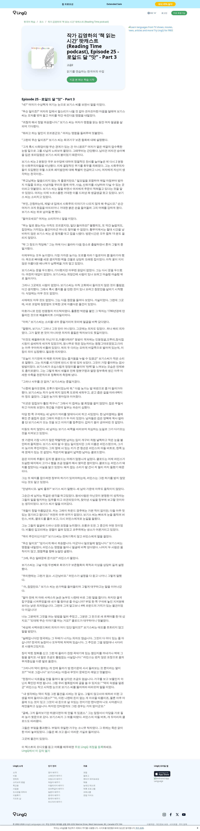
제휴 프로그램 (89, 788)
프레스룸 (87, 792)
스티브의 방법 (19, 782)
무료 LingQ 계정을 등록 (89, 747)
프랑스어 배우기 (55, 779)
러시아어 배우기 (55, 801)
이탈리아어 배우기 (56, 785)
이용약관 (150, 824)
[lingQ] (20, 13)
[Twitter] (177, 814)
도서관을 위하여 (20, 792)
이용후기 (17, 795)
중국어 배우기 (54, 795)
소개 (15, 772)
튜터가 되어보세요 (91, 779)
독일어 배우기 (54, 782)
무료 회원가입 (179, 13)
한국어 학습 (29, 21)
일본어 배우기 (54, 792)
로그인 (164, 13)
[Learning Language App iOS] (162, 774)
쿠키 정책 (140, 828)
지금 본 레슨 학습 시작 (82, 79)
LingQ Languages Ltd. (35, 824)
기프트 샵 (17, 798)
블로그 (86, 775)
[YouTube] (184, 814)
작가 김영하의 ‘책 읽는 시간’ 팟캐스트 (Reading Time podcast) (78, 21)
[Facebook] (170, 814)
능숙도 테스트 (89, 785)
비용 (15, 775)
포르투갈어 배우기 (56, 788)
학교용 (16, 785)
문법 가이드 (88, 795)
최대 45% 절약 (165, 4)
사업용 (16, 788)
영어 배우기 (53, 772)
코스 (41, 21)
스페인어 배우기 (55, 775)
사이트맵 (173, 824)
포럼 (85, 772)
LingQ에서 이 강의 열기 (36, 751)
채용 (85, 782)
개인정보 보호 (162, 824)
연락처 (16, 779)
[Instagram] (164, 814)
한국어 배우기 (54, 798)
